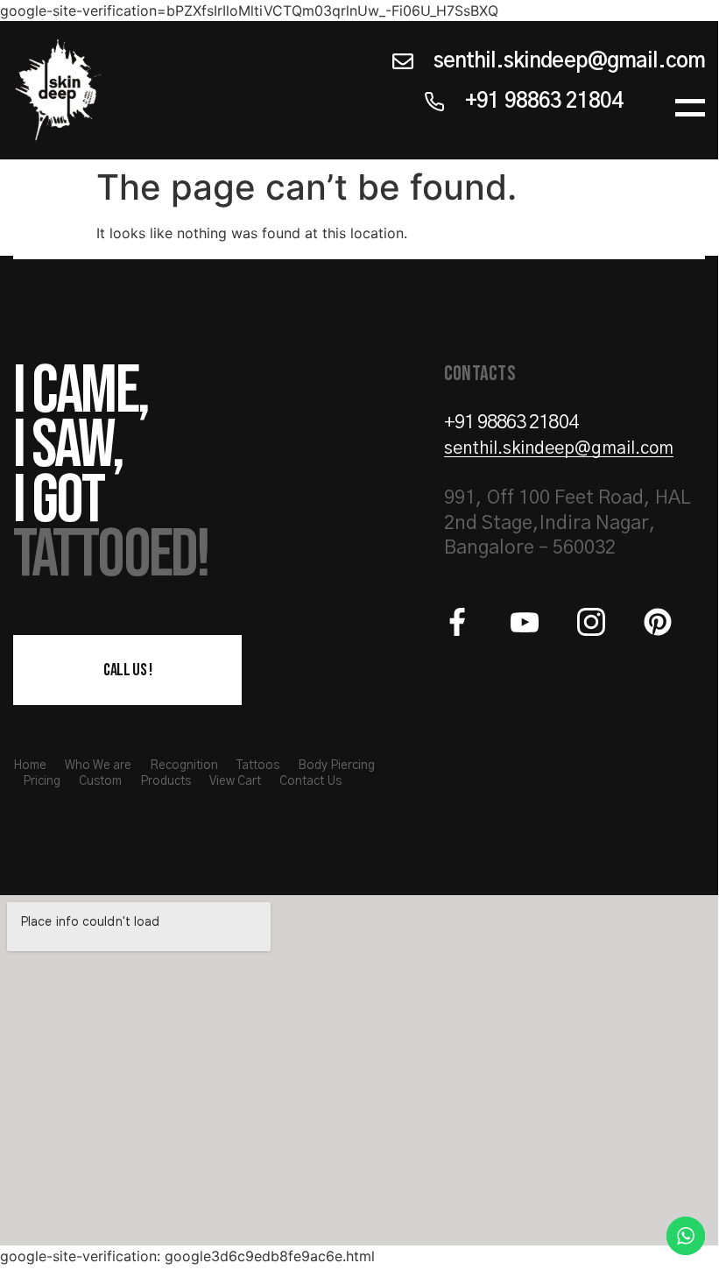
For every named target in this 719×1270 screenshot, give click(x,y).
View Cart (235, 781)
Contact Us (310, 781)
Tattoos (257, 765)
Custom (100, 781)
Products (165, 781)
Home (29, 765)
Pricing (41, 781)
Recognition (184, 765)
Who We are (98, 765)
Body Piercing (336, 765)
